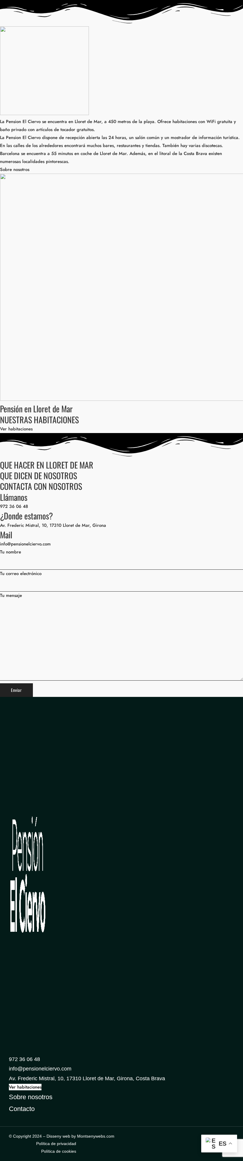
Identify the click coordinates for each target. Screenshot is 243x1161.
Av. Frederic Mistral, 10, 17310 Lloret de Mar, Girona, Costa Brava (87, 1078)
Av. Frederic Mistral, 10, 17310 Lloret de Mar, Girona (53, 525)
